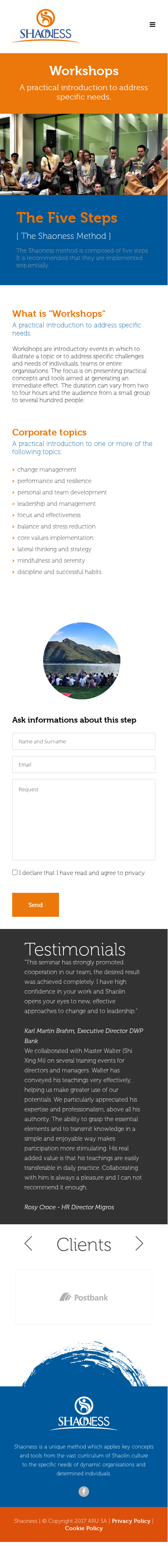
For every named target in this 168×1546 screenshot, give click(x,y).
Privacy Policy (131, 1520)
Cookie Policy (84, 1527)
